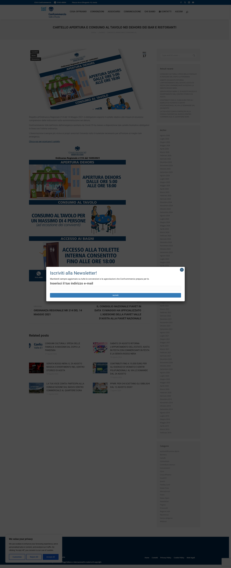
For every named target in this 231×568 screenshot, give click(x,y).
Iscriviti (115, 295)
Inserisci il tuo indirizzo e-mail (71, 283)
